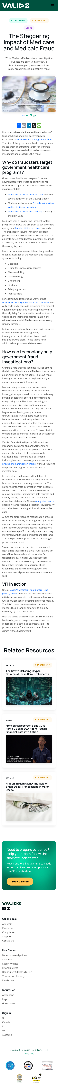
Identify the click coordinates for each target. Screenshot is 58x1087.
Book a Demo (20, 881)
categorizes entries (45, 501)
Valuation (7, 959)
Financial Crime (10, 967)
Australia (7, 1034)
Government (8, 1003)
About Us (7, 924)
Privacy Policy (29, 1053)
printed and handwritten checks (19, 463)
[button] (52, 5)
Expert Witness (10, 963)
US (3, 1018)
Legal (5, 999)
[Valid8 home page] (16, 5)
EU (3, 1026)
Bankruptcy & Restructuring (17, 972)
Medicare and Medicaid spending (25, 211)
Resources (7, 928)
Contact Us (8, 940)
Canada (6, 1022)
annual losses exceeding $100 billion (32, 139)
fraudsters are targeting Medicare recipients (25, 302)
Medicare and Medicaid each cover (26, 194)
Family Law (8, 980)
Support (6, 936)
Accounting (8, 995)
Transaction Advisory (13, 976)
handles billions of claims (28, 228)
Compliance (8, 932)
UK (3, 1030)
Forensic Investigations (14, 955)
